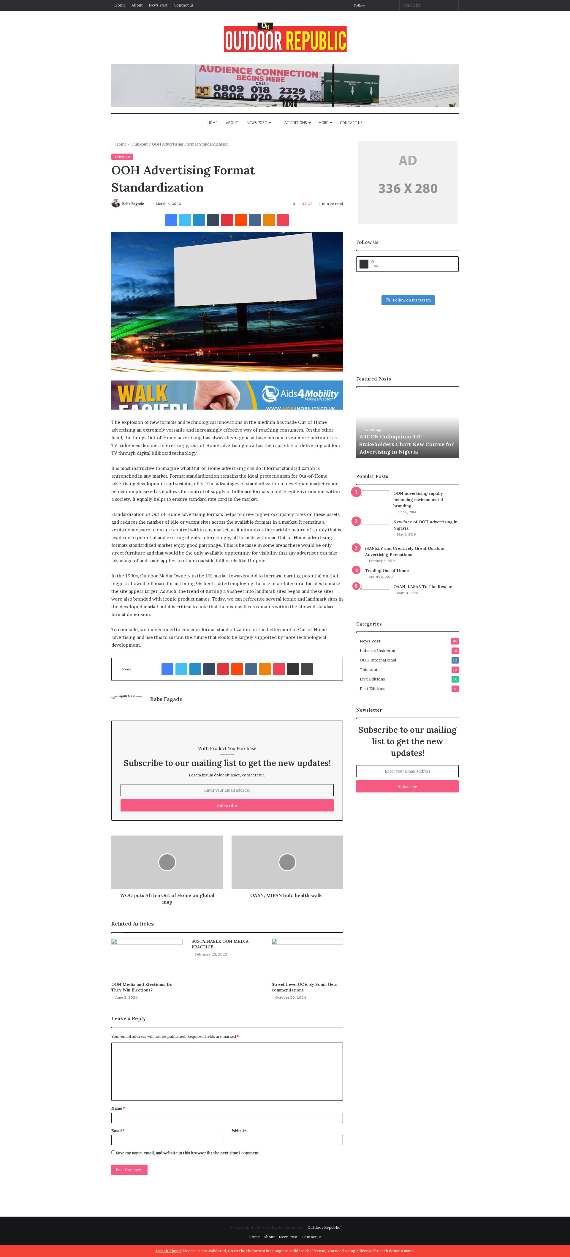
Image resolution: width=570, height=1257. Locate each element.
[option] (407, 425)
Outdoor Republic (324, 1227)
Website (239, 1130)
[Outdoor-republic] (285, 37)
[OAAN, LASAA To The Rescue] (372, 595)
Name (118, 1108)
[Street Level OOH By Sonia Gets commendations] (307, 959)
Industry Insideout (378, 650)
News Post (158, 5)
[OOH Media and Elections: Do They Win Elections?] (147, 959)
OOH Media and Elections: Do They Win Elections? (141, 987)
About (137, 5)
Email (117, 1130)
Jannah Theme (168, 1250)
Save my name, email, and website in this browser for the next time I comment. (188, 1152)
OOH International (378, 660)
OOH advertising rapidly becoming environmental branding (418, 500)
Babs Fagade (133, 203)
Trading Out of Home (387, 570)
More (323, 122)
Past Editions (372, 688)
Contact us (184, 5)
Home (120, 5)
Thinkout (139, 144)
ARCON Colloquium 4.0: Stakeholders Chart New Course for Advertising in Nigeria (406, 444)
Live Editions (294, 122)
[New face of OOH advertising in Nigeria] (372, 530)
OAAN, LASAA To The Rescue (422, 586)
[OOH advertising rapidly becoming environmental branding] (372, 501)
